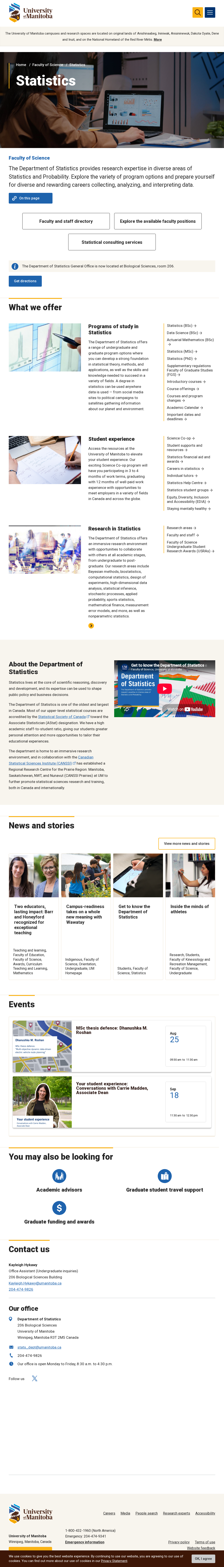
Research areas (179, 528)
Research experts (176, 1513)
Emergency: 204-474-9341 (85, 1536)
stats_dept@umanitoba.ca (39, 1347)
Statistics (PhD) (180, 358)
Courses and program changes (185, 398)
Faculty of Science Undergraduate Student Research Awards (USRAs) (188, 546)
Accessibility (205, 1513)
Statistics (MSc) (180, 351)
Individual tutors (180, 475)
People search (146, 1513)
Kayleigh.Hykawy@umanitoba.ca (35, 1283)
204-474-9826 (21, 1289)
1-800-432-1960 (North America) (90, 1531)
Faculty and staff (181, 535)
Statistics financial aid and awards (188, 459)
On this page (29, 198)
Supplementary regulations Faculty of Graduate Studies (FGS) (190, 370)
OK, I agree (203, 1559)
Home (21, 65)
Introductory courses (184, 381)
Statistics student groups (188, 490)
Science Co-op (179, 438)
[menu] (210, 12)
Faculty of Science (47, 65)
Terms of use (205, 1542)
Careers (109, 1513)
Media (125, 1513)
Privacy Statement (114, 1561)
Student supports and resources (184, 447)
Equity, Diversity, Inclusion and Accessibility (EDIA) (188, 499)
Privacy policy (179, 1542)
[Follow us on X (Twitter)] (34, 1378)
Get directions (25, 281)
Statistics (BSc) (179, 325)
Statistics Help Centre (185, 483)
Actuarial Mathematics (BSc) (190, 340)
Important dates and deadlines (184, 416)
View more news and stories (187, 844)
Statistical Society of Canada (62, 717)
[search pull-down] (197, 12)
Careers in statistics (183, 468)
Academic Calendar (183, 407)
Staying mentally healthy (187, 508)
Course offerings (181, 389)
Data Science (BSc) (182, 333)
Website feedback (201, 1548)
